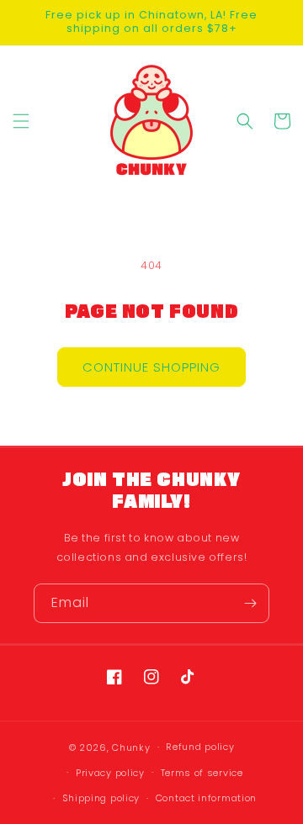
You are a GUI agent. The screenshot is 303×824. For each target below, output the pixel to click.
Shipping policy (101, 798)
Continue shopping (151, 367)
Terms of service (202, 772)
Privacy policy (110, 772)
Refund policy (200, 746)
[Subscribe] (249, 603)
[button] (21, 121)
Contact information (206, 798)
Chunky (131, 747)
